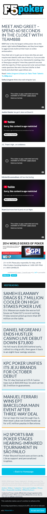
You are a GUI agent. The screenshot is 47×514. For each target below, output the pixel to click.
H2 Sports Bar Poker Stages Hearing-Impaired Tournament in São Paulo (22, 443)
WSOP (14, 275)
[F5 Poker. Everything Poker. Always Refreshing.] (23, 8)
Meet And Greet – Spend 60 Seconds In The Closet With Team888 (22, 33)
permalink (41, 272)
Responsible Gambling (14, 490)
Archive (4, 488)
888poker (6, 275)
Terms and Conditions (29, 488)
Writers (10, 488)
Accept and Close (37, 510)
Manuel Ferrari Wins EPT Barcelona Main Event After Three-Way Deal (21, 405)
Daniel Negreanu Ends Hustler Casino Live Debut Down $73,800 (22, 336)
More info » (9, 510)
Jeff (35, 272)
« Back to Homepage (24, 471)
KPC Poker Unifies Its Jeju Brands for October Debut (22, 369)
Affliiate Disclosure (28, 490)
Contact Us (17, 488)
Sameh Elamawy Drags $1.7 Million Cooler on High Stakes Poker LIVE (23, 300)
